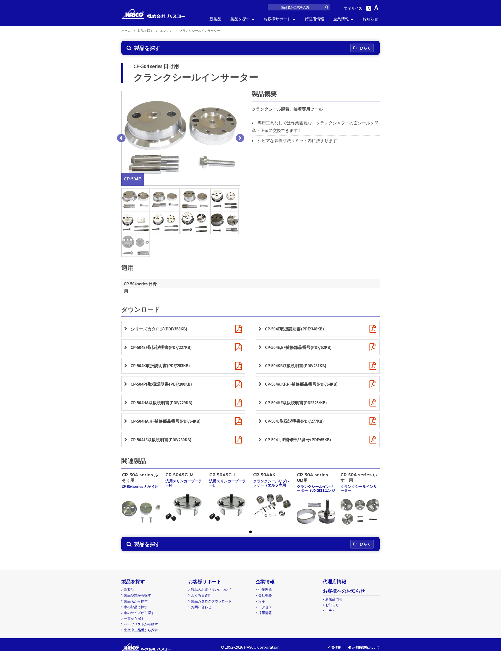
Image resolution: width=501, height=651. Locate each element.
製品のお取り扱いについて (211, 589)
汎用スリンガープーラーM (183, 483)
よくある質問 (201, 595)
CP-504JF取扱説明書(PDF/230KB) (161, 439)
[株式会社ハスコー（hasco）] (153, 14)
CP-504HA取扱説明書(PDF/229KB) (161, 402)
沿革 (261, 601)
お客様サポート (277, 18)
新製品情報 (333, 599)
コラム (330, 611)
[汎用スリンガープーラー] (184, 506)
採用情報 (265, 613)
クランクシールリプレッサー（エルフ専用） (271, 483)
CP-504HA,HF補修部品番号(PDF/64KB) (165, 421)
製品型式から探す (137, 595)
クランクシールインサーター (359, 488)
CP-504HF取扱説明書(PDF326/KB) (296, 402)
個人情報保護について (364, 647)
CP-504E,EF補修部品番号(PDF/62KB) (298, 347)
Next (240, 138)
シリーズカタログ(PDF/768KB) (159, 328)
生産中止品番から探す (141, 630)
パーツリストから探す (141, 624)
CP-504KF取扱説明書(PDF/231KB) (295, 365)
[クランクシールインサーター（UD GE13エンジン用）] (316, 511)
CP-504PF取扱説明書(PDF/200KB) (161, 384)
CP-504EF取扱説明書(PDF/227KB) (161, 347)
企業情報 (341, 18)
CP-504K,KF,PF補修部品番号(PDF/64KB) (301, 384)
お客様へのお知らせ (344, 591)
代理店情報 (314, 18)
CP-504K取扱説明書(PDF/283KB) (160, 365)
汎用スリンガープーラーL (227, 483)
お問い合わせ (201, 607)
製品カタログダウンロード (211, 601)
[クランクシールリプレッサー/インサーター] (141, 511)
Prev (121, 138)
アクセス (265, 607)
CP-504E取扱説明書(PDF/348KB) (294, 328)
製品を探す (240, 18)
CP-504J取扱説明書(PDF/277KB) (294, 421)
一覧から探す (134, 618)
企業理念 (265, 589)
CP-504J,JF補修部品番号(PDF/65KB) (298, 439)
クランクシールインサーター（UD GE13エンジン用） (316, 490)
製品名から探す (136, 601)
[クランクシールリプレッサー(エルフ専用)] (272, 505)
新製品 (215, 18)
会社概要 (265, 595)
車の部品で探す (136, 607)
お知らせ (370, 18)
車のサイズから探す (139, 613)
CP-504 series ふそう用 (140, 486)
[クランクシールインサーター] (360, 511)
